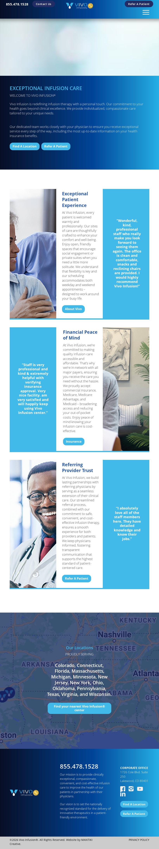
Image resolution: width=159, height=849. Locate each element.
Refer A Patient (139, 4)
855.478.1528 (17, 4)
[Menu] (144, 11)
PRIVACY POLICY (139, 840)
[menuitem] (17, 4)
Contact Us (43, 4)
